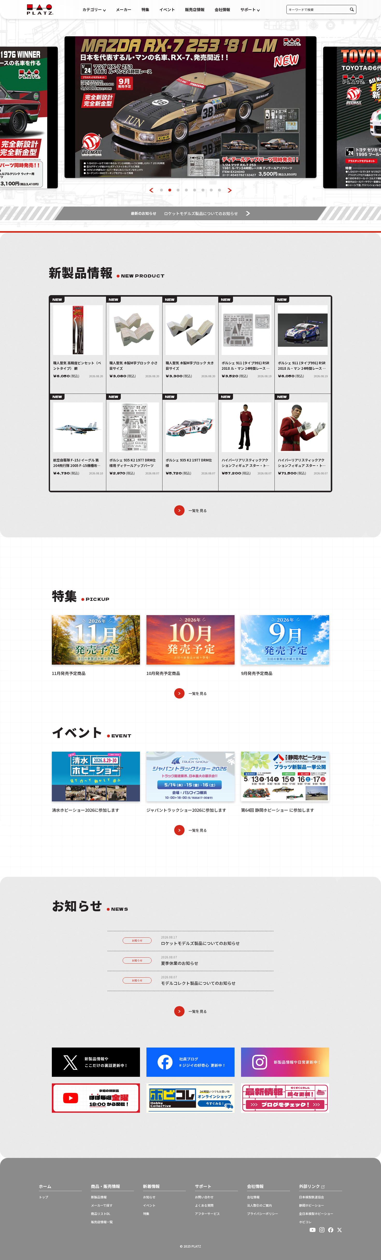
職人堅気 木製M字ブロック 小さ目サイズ (133, 365)
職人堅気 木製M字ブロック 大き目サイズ (190, 365)
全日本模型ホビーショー (316, 1213)
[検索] (351, 9)
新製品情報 (99, 1197)
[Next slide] (230, 190)
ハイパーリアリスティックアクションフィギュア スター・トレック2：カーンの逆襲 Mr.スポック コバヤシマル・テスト (246, 463)
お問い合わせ (204, 1197)
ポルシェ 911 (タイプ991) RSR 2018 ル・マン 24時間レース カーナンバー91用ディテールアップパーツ (246, 365)
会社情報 (222, 9)
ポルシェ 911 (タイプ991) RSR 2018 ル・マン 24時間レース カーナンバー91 (302, 365)
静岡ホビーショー (311, 1205)
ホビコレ (305, 1222)
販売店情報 (194, 9)
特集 (145, 9)
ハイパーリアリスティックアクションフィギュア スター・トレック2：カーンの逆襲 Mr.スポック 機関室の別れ (302, 463)
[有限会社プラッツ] (40, 8)
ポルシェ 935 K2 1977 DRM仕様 (189, 463)
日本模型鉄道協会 (311, 1197)
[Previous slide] (151, 190)
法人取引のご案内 (259, 1205)
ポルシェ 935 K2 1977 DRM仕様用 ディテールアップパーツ (132, 463)
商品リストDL (100, 1213)
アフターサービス (207, 1213)
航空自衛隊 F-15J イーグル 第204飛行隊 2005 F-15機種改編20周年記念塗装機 (77, 463)
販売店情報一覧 (102, 1222)
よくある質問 (204, 1205)
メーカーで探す (101, 1205)
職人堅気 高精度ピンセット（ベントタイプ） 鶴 (77, 365)
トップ (43, 1197)
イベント (167, 9)
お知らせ (137, 940)
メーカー (123, 9)
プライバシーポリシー (262, 1213)
